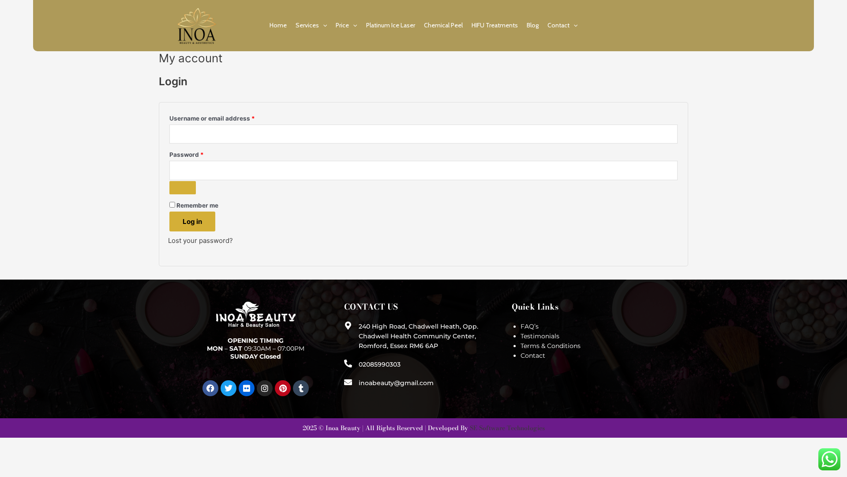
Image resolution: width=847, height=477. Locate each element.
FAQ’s (530, 326)
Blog (533, 25)
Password (199, 153)
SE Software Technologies (507, 428)
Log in (192, 221)
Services (307, 25)
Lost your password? (200, 240)
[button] (323, 25)
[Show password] (182, 187)
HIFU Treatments (495, 25)
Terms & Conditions (551, 346)
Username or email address (225, 117)
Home (278, 25)
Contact (558, 25)
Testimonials (540, 336)
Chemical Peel (443, 25)
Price (342, 25)
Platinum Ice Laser (390, 25)
